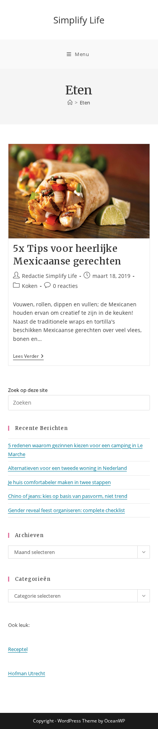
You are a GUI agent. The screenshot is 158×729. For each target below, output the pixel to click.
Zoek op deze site (28, 390)
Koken (30, 285)
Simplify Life (78, 19)
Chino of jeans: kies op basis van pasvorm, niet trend (67, 496)
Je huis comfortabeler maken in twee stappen (59, 482)
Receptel (18, 649)
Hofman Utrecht (26, 673)
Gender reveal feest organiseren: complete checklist (66, 510)
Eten (85, 102)
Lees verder (28, 357)
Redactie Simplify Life (49, 275)
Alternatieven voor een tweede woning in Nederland (67, 468)
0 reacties (65, 285)
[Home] (69, 102)
